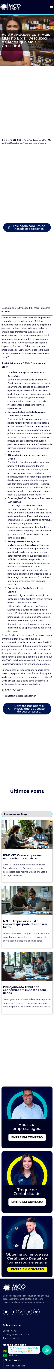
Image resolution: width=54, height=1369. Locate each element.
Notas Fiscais (41, 847)
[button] (51, 7)
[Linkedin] (29, 1312)
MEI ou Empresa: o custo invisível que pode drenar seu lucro (25, 924)
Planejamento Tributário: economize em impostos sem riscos (24, 990)
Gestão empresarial (38, 913)
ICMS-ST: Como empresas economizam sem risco (22, 856)
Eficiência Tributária (37, 978)
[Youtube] (6, 1312)
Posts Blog (15, 140)
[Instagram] (21, 1312)
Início (5, 140)
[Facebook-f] (14, 1312)
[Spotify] (36, 1312)
